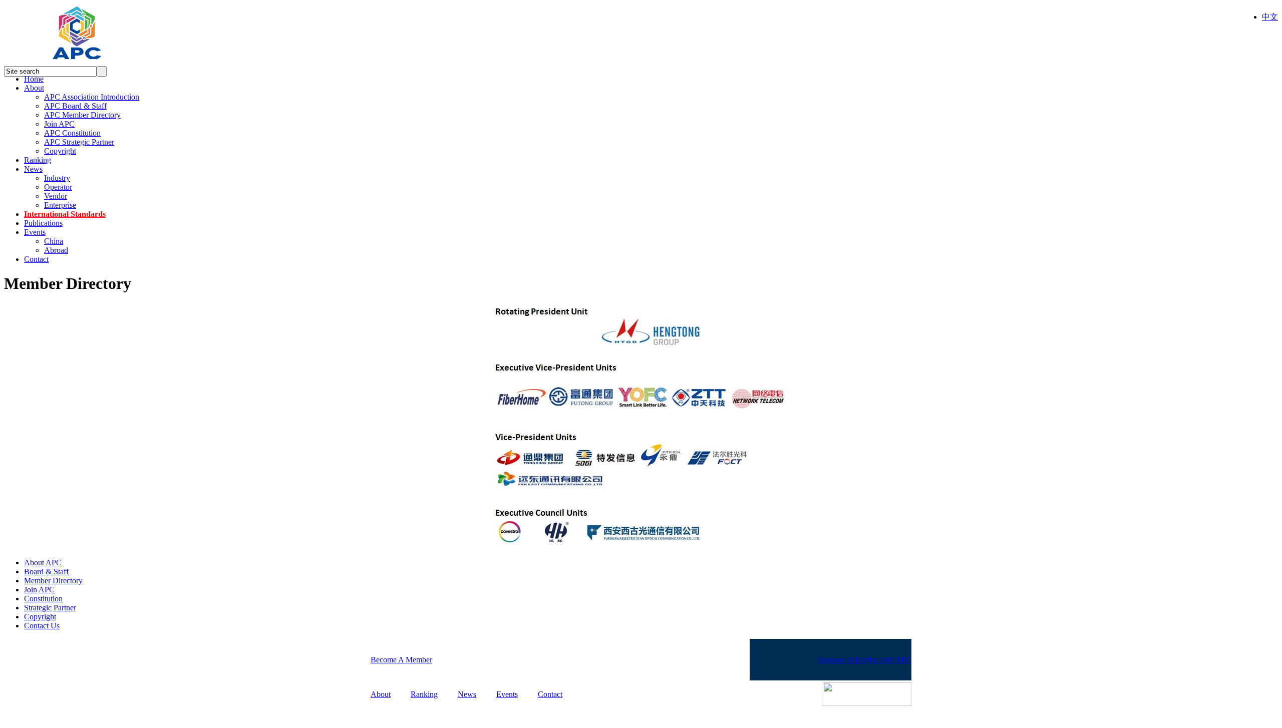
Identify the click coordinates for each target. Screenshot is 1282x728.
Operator (58, 187)
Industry (57, 178)
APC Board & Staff (75, 106)
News (33, 169)
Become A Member (401, 659)
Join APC (59, 124)
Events (35, 232)
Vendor (55, 196)
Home (34, 79)
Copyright (60, 151)
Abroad (56, 250)
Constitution (43, 598)
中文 (1270, 17)
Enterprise (60, 205)
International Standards (65, 214)
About (34, 88)
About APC (43, 562)
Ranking (37, 160)
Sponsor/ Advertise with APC (864, 659)
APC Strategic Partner (79, 142)
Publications (43, 223)
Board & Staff (46, 571)
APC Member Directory (82, 115)
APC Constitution (72, 133)
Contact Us (42, 625)
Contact (36, 259)
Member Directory (53, 580)
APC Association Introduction (91, 97)
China (53, 241)
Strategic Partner (50, 607)
